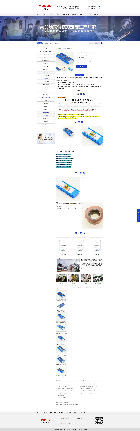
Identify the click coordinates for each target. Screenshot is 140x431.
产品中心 (57, 14)
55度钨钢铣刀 (46, 81)
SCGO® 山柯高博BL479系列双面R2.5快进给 (87, 390)
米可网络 (85, 429)
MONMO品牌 (66, 14)
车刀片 (51, 43)
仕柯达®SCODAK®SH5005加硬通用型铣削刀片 (88, 393)
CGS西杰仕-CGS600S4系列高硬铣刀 (62, 402)
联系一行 (96, 14)
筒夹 (46, 100)
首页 (38, 14)
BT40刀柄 (46, 106)
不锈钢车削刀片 (46, 75)
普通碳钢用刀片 (46, 69)
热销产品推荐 (46, 54)
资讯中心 (81, 14)
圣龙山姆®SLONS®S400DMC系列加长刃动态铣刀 (64, 388)
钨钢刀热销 (46, 87)
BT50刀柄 (46, 109)
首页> (58, 48)
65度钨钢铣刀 (46, 84)
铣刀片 (46, 57)
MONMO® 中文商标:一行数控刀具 (61, 393)
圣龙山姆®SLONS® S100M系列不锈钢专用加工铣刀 (65, 390)
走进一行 (89, 14)
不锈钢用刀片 (56, 43)
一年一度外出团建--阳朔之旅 (61, 395)
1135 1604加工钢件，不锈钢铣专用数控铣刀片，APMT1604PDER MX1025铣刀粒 (89, 287)
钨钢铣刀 (45, 14)
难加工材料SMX (46, 94)
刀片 (51, 14)
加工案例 (74, 14)
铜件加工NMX (46, 91)
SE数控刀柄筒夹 (46, 97)
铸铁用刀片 (46, 66)
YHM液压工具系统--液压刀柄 (61, 397)
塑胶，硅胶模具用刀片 (46, 60)
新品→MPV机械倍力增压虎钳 (61, 386)
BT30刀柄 (46, 103)
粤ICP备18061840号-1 (74, 429)
